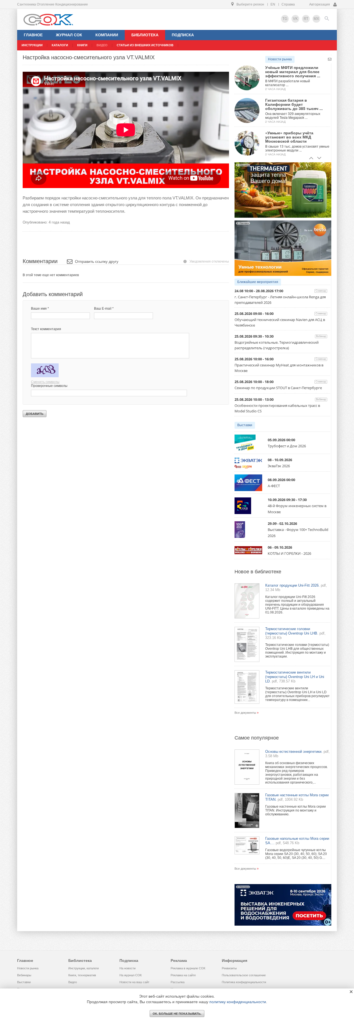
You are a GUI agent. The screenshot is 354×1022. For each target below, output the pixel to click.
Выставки (244, 425)
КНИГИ (82, 45)
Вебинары (24, 975)
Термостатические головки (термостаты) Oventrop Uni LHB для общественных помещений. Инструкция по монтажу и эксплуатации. (297, 650)
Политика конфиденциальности (244, 982)
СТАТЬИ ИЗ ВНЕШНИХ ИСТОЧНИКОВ (145, 45)
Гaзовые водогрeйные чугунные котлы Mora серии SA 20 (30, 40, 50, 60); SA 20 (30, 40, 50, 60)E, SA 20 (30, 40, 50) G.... (296, 854)
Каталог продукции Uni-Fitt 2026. (292, 585)
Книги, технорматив (82, 975)
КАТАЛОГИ (60, 45)
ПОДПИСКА (183, 35)
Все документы (245, 712)
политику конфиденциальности (237, 1002)
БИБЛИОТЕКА (144, 35)
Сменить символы (45, 382)
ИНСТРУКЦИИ (32, 45)
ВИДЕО (102, 45)
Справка (288, 4)
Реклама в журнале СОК (188, 968)
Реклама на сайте (183, 975)
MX (316, 19)
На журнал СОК (130, 975)
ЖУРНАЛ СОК (69, 35)
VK (295, 19)
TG (284, 19)
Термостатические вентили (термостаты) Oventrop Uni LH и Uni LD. (294, 676)
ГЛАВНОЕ (33, 35)
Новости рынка (280, 59)
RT (306, 19)
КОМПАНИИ (106, 35)
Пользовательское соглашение (244, 975)
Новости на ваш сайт (134, 982)
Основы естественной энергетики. (293, 751)
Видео (72, 982)
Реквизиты (229, 968)
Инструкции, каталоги (83, 968)
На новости (127, 968)
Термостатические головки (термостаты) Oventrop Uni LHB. (291, 631)
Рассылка (177, 982)
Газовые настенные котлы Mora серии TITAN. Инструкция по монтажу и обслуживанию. (295, 810)
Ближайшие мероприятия (257, 282)
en (272, 4)
